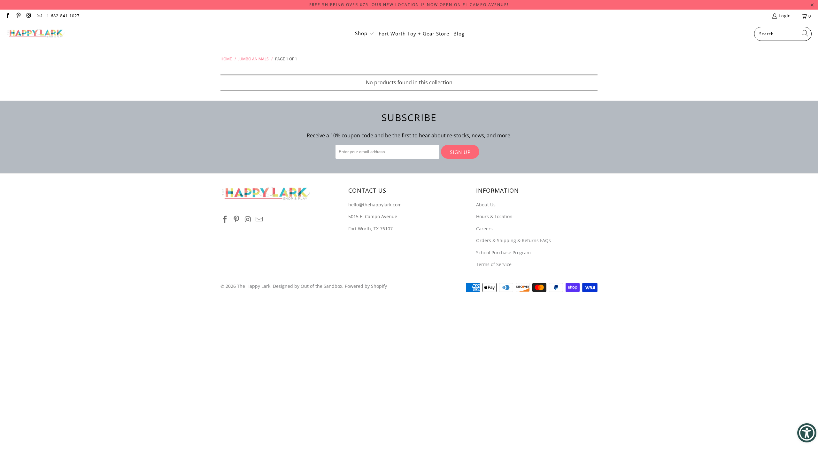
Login (785, 16)
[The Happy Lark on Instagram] (28, 16)
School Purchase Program (503, 252)
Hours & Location (494, 216)
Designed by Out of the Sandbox (307, 286)
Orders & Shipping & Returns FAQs (513, 240)
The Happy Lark (253, 286)
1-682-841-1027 (63, 16)
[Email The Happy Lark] (39, 16)
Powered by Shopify (366, 286)
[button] (364, 34)
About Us (486, 205)
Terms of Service (494, 264)
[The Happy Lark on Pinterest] (18, 16)
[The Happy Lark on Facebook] (8, 16)
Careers (484, 229)
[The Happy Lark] (36, 34)
